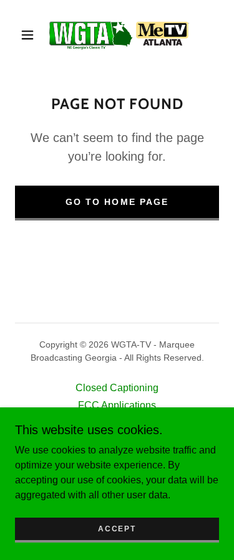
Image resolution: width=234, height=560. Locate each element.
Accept (116, 528)
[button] (27, 34)
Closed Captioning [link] (117, 387)
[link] (119, 35)
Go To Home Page (117, 202)
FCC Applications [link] (117, 405)
